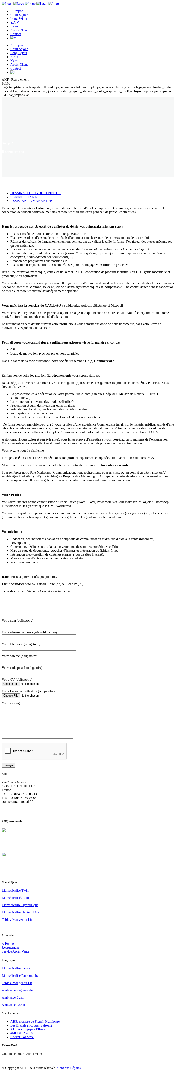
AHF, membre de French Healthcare (35, 1021)
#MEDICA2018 (21, 1033)
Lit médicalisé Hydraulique (20, 905)
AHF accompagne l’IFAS (27, 1029)
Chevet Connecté (22, 1037)
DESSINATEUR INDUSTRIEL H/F (35, 193)
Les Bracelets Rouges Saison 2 (31, 1025)
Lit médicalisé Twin (15, 890)
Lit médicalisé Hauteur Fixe (20, 912)
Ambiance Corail (13, 1005)
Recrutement (10, 947)
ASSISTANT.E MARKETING (32, 201)
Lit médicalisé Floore (16, 968)
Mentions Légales (69, 1068)
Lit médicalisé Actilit (16, 898)
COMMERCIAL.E (23, 197)
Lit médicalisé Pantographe (20, 975)
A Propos (8, 943)
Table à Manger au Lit (17, 919)
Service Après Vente (15, 951)
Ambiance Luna (13, 997)
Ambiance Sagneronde (17, 990)
